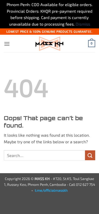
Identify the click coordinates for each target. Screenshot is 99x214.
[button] (7, 44)
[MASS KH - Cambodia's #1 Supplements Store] (49, 43)
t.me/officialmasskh (51, 190)
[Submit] (90, 155)
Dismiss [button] (83, 24)
